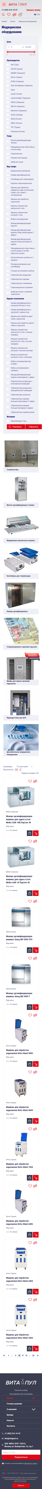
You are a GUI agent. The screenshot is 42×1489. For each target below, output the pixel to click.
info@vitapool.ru (11, 1438)
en (39, 14)
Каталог (10, 1398)
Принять (21, 1485)
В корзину (29, 833)
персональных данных (30, 1463)
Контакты (11, 1426)
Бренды (10, 1415)
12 (26, 1355)
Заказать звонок (33, 10)
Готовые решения (14, 1404)
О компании (12, 1409)
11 (23, 1355)
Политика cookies (21, 1390)
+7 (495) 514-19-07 (9, 10)
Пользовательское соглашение (21, 1394)
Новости (10, 1420)
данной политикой (20, 1481)
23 (33, 1355)
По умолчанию (22, 767)
